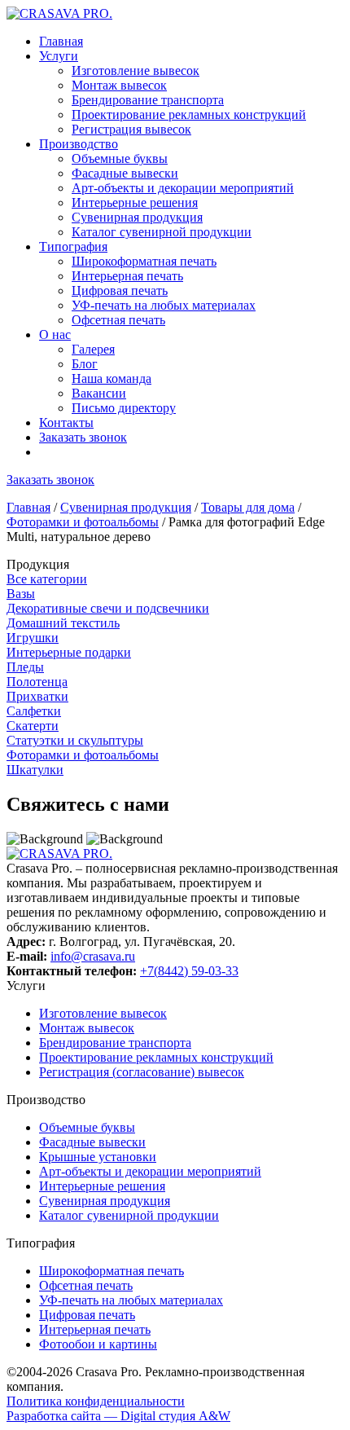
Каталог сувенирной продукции (162, 232)
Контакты (66, 422)
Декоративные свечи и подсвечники (108, 608)
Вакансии (99, 393)
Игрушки (33, 638)
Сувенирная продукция (137, 217)
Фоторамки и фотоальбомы (83, 522)
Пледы (25, 667)
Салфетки (34, 711)
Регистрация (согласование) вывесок (141, 1072)
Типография (73, 246)
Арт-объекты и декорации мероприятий (183, 188)
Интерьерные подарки (69, 652)
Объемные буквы (120, 158)
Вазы (21, 594)
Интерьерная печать (127, 276)
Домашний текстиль (63, 623)
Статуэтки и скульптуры (75, 740)
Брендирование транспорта (148, 100)
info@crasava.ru (92, 956)
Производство (78, 144)
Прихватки (37, 696)
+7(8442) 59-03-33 (189, 971)
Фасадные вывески (125, 173)
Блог (85, 364)
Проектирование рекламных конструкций (189, 114)
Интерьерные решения (135, 202)
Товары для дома (248, 507)
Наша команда (111, 378)
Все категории (47, 579)
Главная (61, 41)
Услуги (58, 56)
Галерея (93, 349)
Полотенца (37, 682)
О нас (55, 334)
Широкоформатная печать (144, 261)
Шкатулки (35, 770)
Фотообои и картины (98, 1344)
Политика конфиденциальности (96, 1401)
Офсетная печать (118, 320)
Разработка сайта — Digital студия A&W (118, 1416)
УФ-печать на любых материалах (164, 305)
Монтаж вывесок (119, 85)
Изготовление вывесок (135, 70)
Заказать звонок (83, 437)
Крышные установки (97, 1157)
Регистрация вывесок (131, 129)
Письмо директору (124, 408)
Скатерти (33, 726)
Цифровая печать (120, 290)
